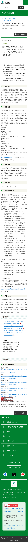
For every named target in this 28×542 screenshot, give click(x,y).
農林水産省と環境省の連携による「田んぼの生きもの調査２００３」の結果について (14, 389)
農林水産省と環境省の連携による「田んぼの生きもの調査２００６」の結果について (14, 371)
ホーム (4, 18)
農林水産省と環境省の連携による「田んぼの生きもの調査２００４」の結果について (14, 383)
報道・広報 (12, 18)
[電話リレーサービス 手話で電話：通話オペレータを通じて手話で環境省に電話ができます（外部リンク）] (14, 506)
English (21, 7)
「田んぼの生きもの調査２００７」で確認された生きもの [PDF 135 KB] (13, 322)
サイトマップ (12, 463)
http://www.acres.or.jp (7, 157)
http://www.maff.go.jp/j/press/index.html (13, 289)
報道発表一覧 (8, 21)
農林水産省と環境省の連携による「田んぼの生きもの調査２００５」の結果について (14, 377)
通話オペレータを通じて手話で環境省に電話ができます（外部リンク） (13, 511)
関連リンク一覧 (12, 467)
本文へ (6, 7)
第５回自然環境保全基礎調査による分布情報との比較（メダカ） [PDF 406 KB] (13, 327)
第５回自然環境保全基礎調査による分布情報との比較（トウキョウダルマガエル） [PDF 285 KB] (13, 333)
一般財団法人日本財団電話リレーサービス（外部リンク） (13, 527)
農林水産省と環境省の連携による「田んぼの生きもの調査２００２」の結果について (14, 395)
